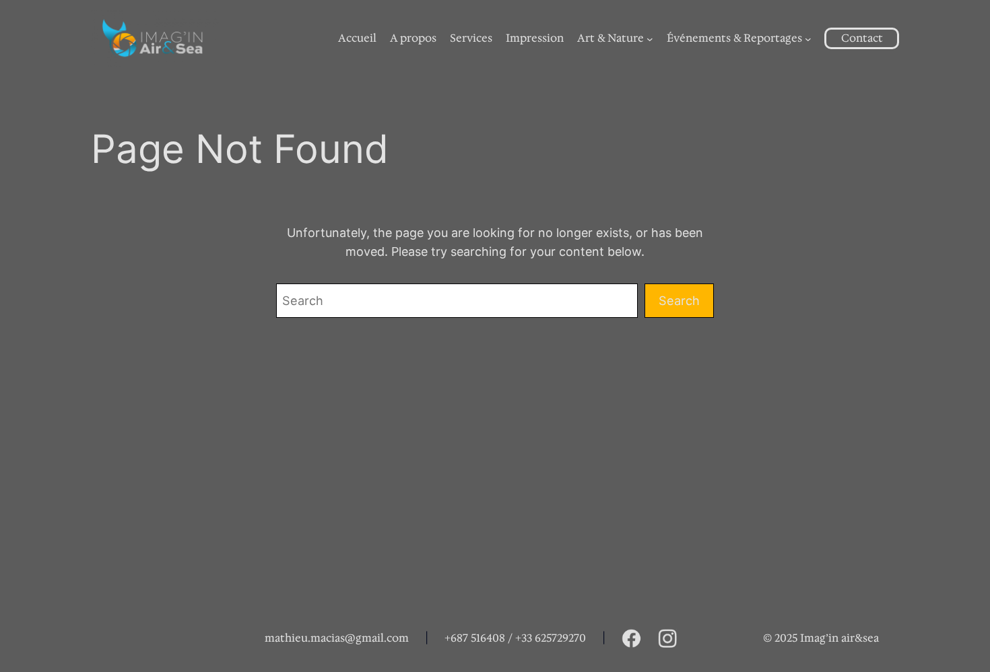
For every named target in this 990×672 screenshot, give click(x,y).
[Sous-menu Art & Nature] (650, 38)
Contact (862, 38)
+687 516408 (474, 638)
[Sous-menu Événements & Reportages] (808, 38)
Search (679, 300)
